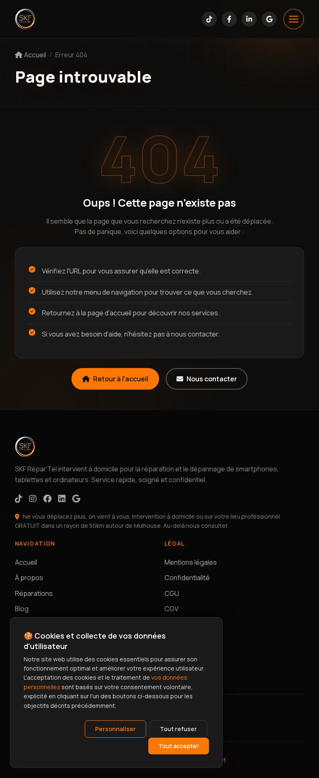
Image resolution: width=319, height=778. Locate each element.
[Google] (76, 498)
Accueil (26, 562)
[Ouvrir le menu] (293, 19)
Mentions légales (190, 562)
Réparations (34, 593)
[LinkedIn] (249, 19)
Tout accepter (178, 746)
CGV (171, 608)
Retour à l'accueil (120, 378)
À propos (29, 577)
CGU (171, 593)
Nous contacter (211, 378)
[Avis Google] (269, 19)
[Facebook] (229, 19)
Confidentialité (187, 577)
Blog (22, 608)
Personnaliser (115, 729)
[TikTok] (209, 19)
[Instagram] (33, 498)
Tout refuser (178, 729)
